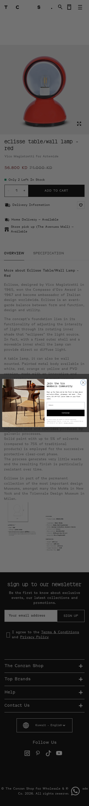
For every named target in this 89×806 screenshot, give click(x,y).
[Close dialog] (83, 382)
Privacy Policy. (69, 423)
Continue (66, 412)
